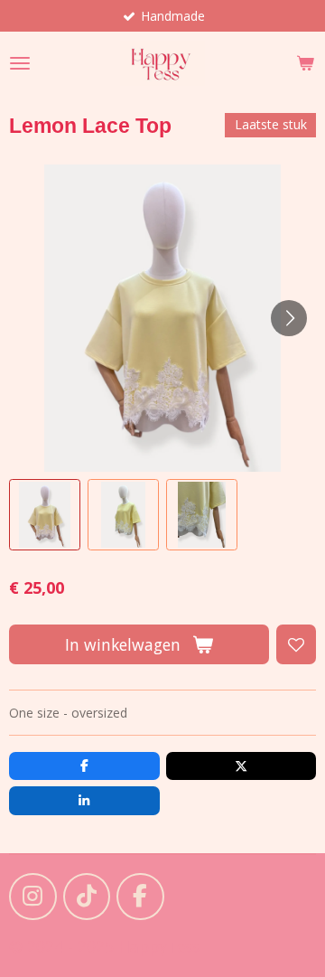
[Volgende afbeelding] (289, 318)
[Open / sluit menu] (20, 63)
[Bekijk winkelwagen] (305, 63)
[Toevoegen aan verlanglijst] (296, 644)
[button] (44, 514)
